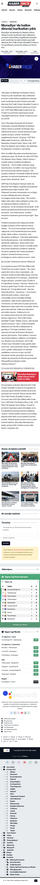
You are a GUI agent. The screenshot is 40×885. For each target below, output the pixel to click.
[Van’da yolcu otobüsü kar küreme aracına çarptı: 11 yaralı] (10, 496)
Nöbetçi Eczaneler (10, 718)
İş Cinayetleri (15, 784)
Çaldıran (13, 808)
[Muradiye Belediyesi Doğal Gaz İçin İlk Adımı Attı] (29, 457)
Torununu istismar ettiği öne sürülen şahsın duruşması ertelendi (29, 504)
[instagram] (18, 762)
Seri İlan (10, 843)
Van (10, 741)
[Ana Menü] (2, 4)
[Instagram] (18, 712)
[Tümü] (37, 569)
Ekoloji (31, 739)
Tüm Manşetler (8, 727)
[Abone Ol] (33, 81)
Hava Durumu (8, 721)
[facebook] (7, 762)
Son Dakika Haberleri (10, 729)
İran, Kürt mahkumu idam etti (17, 880)
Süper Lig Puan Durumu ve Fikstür (23, 867)
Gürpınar (13, 818)
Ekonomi (28, 10)
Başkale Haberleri (17, 806)
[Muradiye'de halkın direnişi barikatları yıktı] (20, 66)
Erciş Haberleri (16, 777)
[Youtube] (21, 712)
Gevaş (12, 816)
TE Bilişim (25, 756)
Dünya (20, 10)
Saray (12, 828)
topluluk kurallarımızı (19, 550)
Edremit (13, 813)
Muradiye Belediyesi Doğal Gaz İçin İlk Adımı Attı (29, 465)
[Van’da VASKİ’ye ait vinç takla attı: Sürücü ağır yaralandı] (10, 476)
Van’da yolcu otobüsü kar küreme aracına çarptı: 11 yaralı (9, 504)
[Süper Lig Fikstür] (37, 632)
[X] (14, 712)
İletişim (9, 855)
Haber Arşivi (8, 731)
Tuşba (12, 830)
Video (9, 835)
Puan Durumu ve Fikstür (11, 725)
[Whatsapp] (28, 712)
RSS (7, 750)
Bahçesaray (14, 803)
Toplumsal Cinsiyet (9, 739)
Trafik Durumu (8, 723)
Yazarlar (10, 838)
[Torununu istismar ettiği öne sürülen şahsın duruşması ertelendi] (29, 496)
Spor (4, 741)
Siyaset (12, 10)
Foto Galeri (11, 833)
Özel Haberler (15, 786)
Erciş (16, 741)
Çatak (12, 811)
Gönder (6, 543)
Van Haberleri (15, 799)
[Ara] (37, 4)
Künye (9, 852)
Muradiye (13, 22)
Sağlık (12, 789)
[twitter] (13, 762)
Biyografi (10, 847)
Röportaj (10, 845)
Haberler (4, 22)
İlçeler (12, 801)
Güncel (4, 10)
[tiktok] (36, 762)
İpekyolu (13, 821)
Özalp (12, 825)
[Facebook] (11, 712)
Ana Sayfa (10, 767)
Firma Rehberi (12, 840)
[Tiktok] (25, 712)
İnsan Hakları (22, 739)
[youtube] (24, 762)
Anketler (10, 850)
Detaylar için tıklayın (20, 625)
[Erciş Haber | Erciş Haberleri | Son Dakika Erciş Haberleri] (19, 3)
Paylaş (6, 80)
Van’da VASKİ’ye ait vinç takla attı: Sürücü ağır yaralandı (10, 484)
